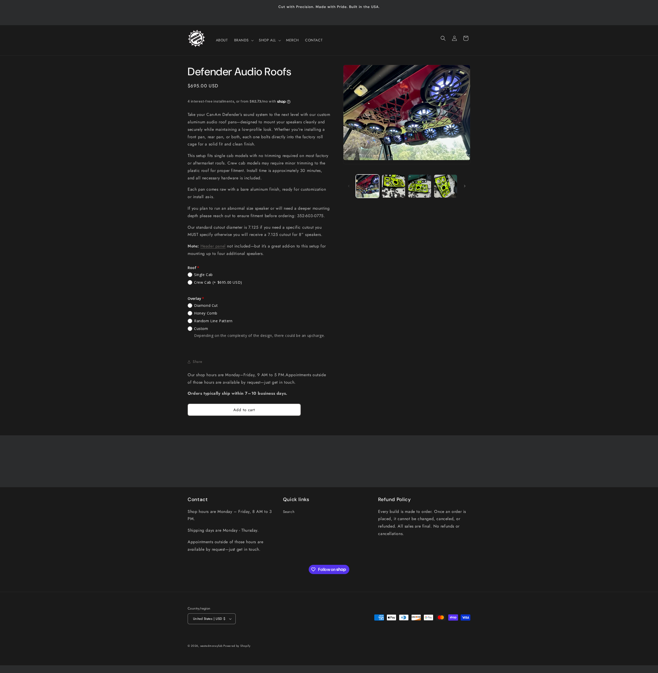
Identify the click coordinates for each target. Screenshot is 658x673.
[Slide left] (348, 186)
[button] (243, 40)
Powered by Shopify (237, 646)
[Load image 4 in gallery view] (445, 186)
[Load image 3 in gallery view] (419, 186)
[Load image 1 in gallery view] (367, 186)
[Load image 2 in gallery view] (393, 186)
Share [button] (197, 361)
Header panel (213, 246)
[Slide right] (464, 186)
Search (289, 511)
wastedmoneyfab (212, 646)
